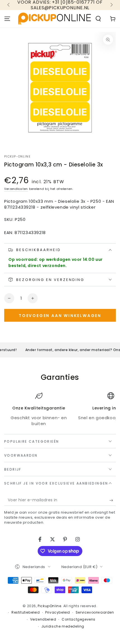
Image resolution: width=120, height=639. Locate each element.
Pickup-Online (17, 157)
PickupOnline (49, 606)
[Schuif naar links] (9, 5)
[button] (98, 18)
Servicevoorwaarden (95, 612)
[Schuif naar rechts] (111, 5)
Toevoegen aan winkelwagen (60, 315)
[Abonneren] (112, 500)
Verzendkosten (16, 189)
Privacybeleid (57, 612)
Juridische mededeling (63, 626)
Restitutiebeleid (25, 612)
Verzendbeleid (43, 619)
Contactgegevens (78, 619)
